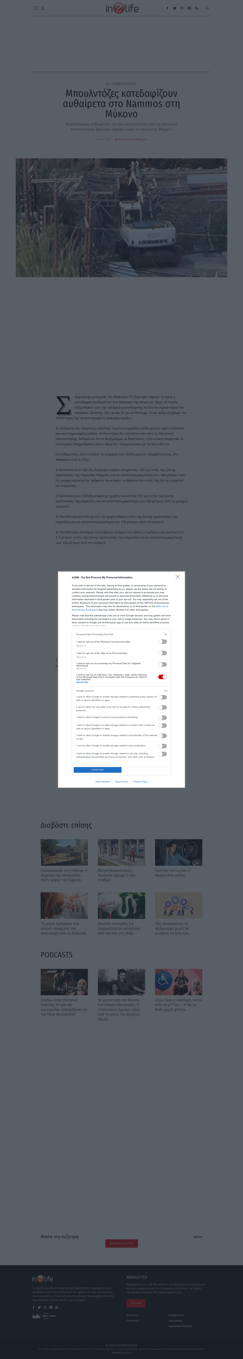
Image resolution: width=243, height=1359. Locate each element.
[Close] (179, 578)
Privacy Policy (140, 781)
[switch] (162, 641)
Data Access (121, 781)
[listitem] (121, 634)
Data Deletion (103, 781)
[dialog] (121, 679)
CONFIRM (98, 770)
